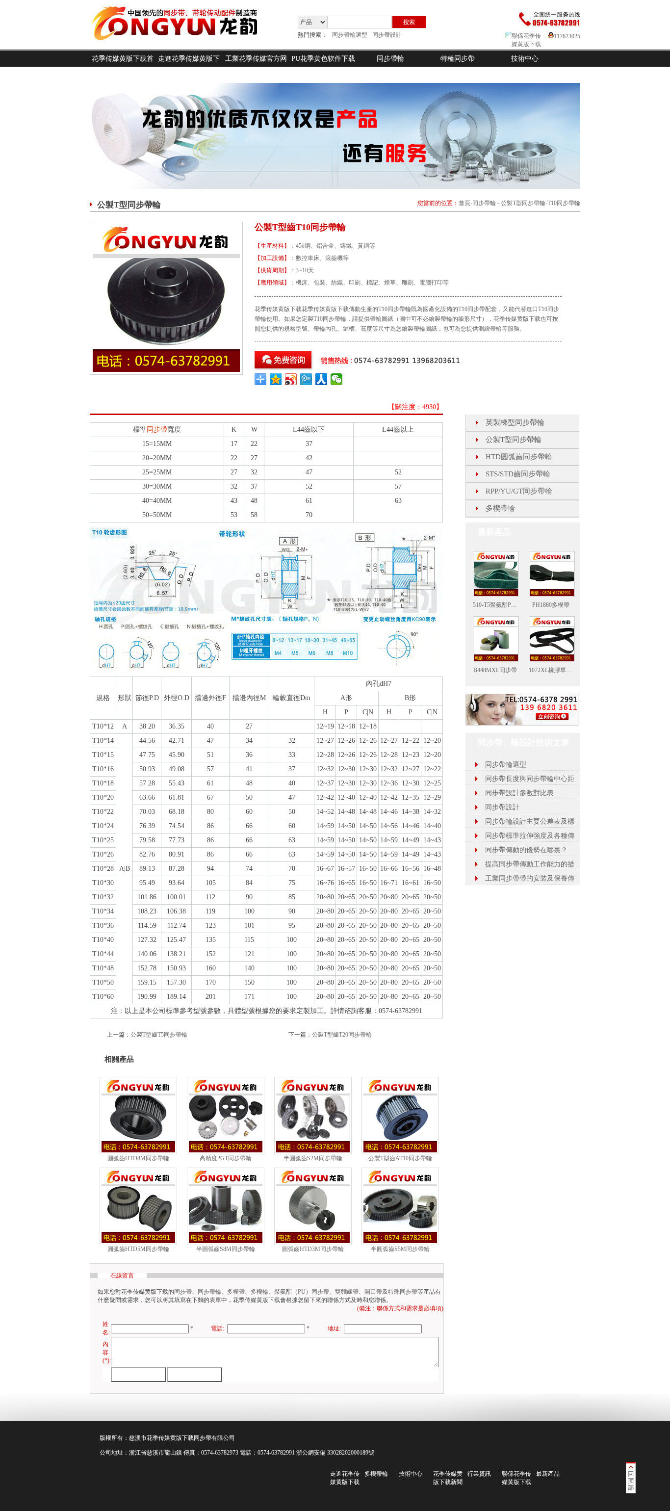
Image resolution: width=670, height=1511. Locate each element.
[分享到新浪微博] (291, 379)
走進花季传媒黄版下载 (189, 66)
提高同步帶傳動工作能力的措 (529, 864)
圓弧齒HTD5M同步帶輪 (138, 1249)
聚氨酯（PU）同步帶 (301, 1291)
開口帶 (373, 1291)
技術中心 (525, 58)
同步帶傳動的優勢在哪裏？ (526, 850)
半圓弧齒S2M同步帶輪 (312, 1158)
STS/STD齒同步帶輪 (518, 474)
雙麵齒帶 (347, 1291)
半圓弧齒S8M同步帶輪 (225, 1249)
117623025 (567, 36)
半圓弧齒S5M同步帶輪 (400, 1249)
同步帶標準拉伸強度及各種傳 (529, 835)
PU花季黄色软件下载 (323, 58)
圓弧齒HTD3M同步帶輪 (313, 1249)
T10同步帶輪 (563, 203)
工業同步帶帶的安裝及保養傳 (529, 878)
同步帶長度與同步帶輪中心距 (529, 778)
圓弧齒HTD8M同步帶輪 (138, 1158)
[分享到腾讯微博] (306, 379)
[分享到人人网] (321, 379)
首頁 (464, 203)
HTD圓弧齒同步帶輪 (519, 457)
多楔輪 (259, 1291)
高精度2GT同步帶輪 (226, 1158)
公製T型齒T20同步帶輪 (342, 1034)
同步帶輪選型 (349, 34)
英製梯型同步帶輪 (515, 422)
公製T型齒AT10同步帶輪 (400, 1158)
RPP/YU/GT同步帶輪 (519, 491)
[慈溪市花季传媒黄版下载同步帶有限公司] (183, 47)
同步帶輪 (390, 58)
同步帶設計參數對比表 (519, 793)
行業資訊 (479, 1473)
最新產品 (548, 1473)
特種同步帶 (457, 58)
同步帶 (157, 429)
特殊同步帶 (402, 1291)
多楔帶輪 (500, 508)
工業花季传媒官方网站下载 (256, 66)
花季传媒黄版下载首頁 (123, 66)
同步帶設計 (387, 34)
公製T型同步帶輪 (523, 203)
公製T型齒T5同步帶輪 (158, 1034)
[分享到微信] (337, 379)
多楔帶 (236, 1291)
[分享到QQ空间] (276, 379)
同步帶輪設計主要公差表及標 (529, 821)
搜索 (409, 22)
